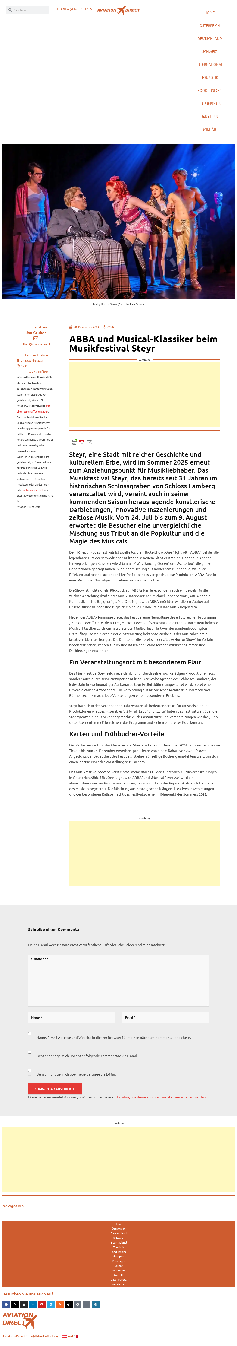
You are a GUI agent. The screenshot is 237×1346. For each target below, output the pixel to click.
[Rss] (60, 1304)
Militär (209, 129)
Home (209, 12)
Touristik (209, 77)
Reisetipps (209, 116)
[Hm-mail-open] (86, 1304)
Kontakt (118, 1275)
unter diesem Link (33, 490)
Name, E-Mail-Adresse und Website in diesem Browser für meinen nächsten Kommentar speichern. (114, 1037)
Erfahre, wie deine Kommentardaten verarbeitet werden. (162, 1097)
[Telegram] (51, 1304)
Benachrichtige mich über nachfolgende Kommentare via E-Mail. (87, 1056)
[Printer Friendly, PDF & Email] (82, 441)
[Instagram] (24, 1304)
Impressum (118, 1270)
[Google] (78, 1304)
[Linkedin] (33, 1304)
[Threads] (69, 1304)
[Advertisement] (144, 394)
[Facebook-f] (6, 1304)
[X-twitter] (15, 1304)
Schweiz (209, 51)
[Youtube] (42, 1304)
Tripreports (210, 103)
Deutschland (209, 38)
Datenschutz (118, 1279)
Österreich (210, 25)
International (209, 64)
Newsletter (118, 1284)
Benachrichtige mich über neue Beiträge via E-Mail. (77, 1074)
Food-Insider (209, 90)
